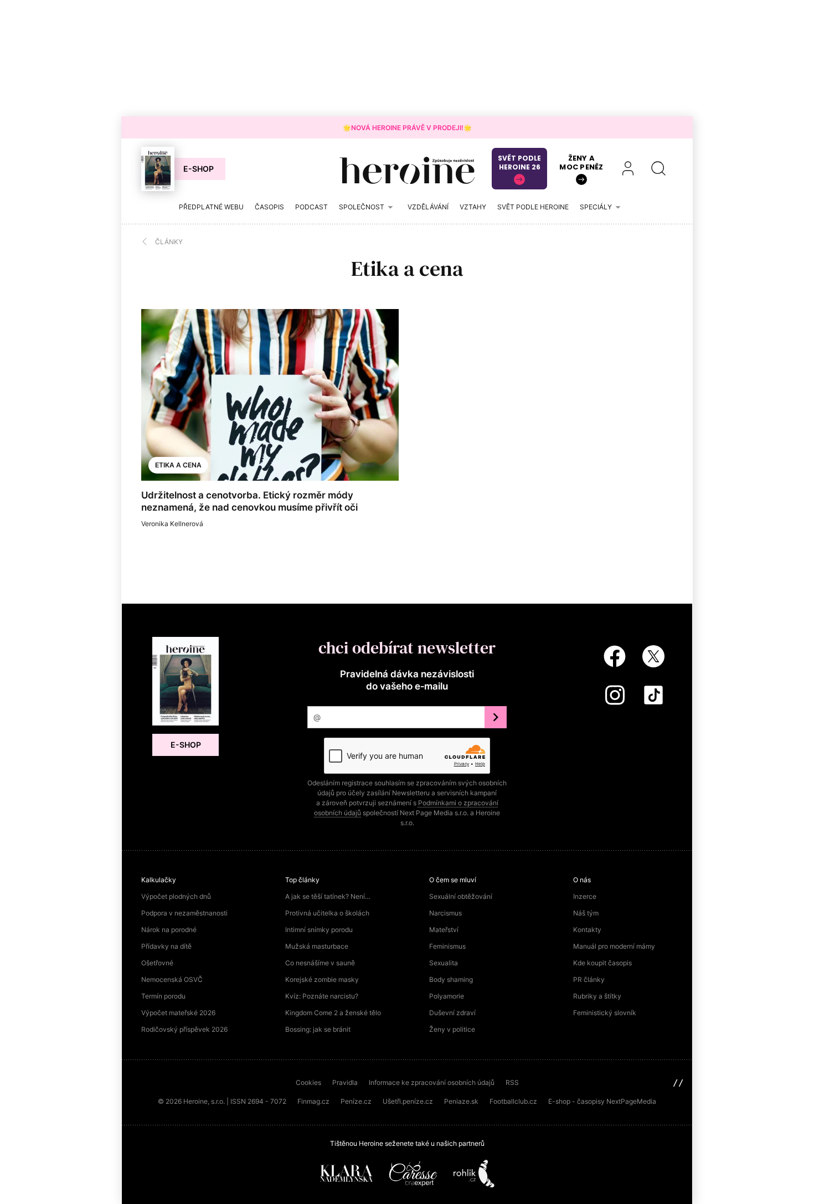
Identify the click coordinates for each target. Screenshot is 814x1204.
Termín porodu (163, 996)
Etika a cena (178, 465)
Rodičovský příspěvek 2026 (184, 1029)
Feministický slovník (604, 1013)
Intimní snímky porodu (319, 929)
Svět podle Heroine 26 (519, 162)
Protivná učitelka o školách (327, 913)
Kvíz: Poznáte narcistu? (321, 996)
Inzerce (584, 896)
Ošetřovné (157, 963)
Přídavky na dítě (166, 946)
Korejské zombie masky (322, 979)
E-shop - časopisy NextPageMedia (602, 1101)
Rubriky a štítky (597, 996)
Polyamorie (446, 996)
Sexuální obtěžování (460, 896)
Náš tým (586, 913)
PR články (589, 979)
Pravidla (345, 1082)
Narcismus (445, 913)
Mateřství (443, 929)
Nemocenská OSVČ (172, 979)
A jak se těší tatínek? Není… (327, 896)
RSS (512, 1082)
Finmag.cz (313, 1101)
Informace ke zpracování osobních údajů (431, 1082)
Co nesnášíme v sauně (320, 963)
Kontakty (587, 929)
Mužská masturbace (316, 946)
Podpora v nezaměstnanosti (184, 913)
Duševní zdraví (452, 1013)
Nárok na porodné (169, 929)
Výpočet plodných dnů (176, 896)
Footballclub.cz (513, 1101)
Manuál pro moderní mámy (614, 946)
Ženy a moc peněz (581, 162)
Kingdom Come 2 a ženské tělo (333, 1013)
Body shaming (451, 979)
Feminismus (447, 946)
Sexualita (443, 963)
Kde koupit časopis (602, 963)
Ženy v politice (452, 1029)
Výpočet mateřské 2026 (178, 1013)
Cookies (308, 1082)
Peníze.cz (356, 1101)
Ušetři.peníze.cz (408, 1101)
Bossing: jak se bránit (318, 1029)
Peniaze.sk (461, 1101)
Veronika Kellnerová (172, 523)
